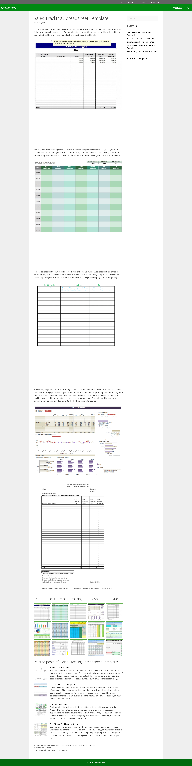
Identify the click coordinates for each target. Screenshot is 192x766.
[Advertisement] (78, 129)
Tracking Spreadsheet (87, 745)
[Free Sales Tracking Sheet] (42, 629)
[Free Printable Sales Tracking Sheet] (78, 350)
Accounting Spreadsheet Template (142, 51)
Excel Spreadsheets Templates (140, 42)
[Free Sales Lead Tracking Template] (78, 475)
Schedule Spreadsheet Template (141, 38)
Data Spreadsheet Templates (63, 684)
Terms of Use (142, 2)
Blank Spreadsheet (174, 7)
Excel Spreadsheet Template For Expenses (52, 750)
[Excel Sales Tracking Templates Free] (78, 232)
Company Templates (59, 704)
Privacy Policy (155, 2)
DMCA (122, 2)
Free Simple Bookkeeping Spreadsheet (67, 724)
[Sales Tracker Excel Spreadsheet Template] (96, 629)
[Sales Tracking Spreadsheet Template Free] (60, 647)
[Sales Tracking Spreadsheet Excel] (42, 647)
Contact (130, 2)
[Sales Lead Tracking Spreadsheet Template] (78, 629)
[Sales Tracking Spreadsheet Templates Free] (96, 647)
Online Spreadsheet (43, 748)
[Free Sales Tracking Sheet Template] (78, 592)
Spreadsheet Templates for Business (64, 745)
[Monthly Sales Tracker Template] (60, 629)
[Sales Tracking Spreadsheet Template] (78, 647)
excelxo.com (8, 7)
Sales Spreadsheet (43, 745)
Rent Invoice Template (59, 667)
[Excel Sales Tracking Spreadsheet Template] (78, 110)
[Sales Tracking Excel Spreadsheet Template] (114, 629)
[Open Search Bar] (188, 7)
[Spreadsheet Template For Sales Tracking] (114, 647)
